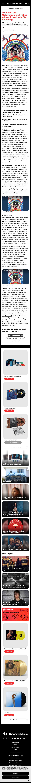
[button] (15, 365)
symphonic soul (7, 316)
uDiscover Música (15, 758)
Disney (15, 749)
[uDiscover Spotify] (18, 738)
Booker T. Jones (18, 150)
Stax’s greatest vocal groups (19, 65)
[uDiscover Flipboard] (21, 738)
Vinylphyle (15, 744)
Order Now (9, 378)
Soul (23, 338)
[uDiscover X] (6, 738)
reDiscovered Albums (12, 338)
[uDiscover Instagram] (9, 738)
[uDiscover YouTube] (15, 738)
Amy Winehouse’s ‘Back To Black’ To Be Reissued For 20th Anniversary (15, 111)
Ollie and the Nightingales (15, 335)
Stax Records (15, 341)
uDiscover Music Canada (15, 760)
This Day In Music (15, 747)
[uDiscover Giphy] (27, 738)
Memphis (7, 241)
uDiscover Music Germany (15, 763)
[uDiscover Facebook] (4, 738)
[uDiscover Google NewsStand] (24, 738)
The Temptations (11, 92)
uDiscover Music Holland (15, 765)
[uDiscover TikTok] (12, 738)
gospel (8, 81)
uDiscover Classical (15, 752)
